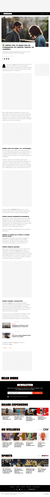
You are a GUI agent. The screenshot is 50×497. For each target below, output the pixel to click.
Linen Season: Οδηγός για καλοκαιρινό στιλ (6, 418)
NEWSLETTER (32, 489)
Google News (16, 342)
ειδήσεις (10, 344)
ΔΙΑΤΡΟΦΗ (40, 441)
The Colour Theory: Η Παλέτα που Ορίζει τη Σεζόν (19, 418)
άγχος (25, 238)
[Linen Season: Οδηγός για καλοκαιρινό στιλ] (7, 412)
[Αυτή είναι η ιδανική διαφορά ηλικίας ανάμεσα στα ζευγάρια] (6, 335)
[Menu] (1, 13)
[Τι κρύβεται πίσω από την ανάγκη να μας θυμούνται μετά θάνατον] (19, 436)
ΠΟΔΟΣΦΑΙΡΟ (5, 467)
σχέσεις (14, 64)
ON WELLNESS (10, 429)
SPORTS (6, 456)
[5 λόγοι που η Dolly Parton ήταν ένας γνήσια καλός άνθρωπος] (7, 436)
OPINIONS (16, 467)
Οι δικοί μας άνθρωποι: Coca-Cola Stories (42, 418)
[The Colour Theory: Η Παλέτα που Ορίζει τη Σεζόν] (19, 412)
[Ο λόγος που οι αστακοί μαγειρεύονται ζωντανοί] (43, 436)
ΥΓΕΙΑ (3, 43)
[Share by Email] (8, 59)
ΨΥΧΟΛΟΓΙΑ (16, 441)
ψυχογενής (17, 250)
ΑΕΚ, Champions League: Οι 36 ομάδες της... (42, 470)
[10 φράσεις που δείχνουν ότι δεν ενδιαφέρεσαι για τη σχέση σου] (6, 325)
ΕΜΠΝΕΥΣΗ (4, 441)
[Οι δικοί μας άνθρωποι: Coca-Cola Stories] (43, 412)
